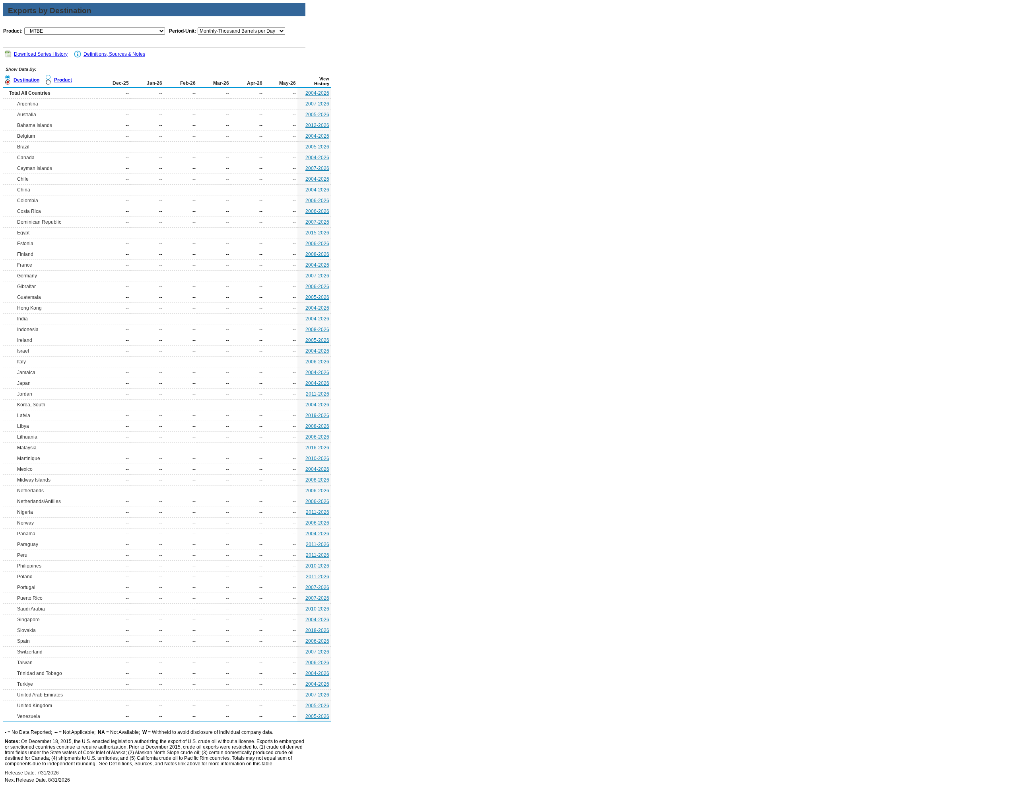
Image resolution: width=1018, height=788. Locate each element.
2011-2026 (317, 394)
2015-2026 (317, 233)
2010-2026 (317, 458)
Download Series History (41, 54)
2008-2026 (317, 254)
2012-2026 (317, 125)
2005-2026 (317, 114)
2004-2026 (317, 93)
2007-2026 (317, 104)
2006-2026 (317, 200)
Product (63, 80)
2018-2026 (317, 630)
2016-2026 (317, 448)
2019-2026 (317, 415)
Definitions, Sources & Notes (114, 54)
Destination (26, 80)
